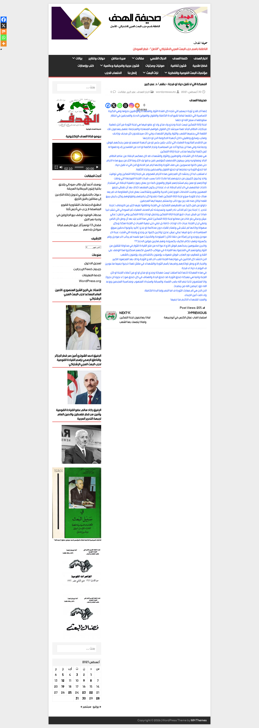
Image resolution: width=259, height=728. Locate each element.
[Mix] (4, 32)
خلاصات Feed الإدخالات (87, 269)
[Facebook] (108, 105)
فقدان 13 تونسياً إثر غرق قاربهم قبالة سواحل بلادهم (79, 227)
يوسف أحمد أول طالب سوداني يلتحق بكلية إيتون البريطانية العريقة (80, 187)
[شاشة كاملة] (56, 167)
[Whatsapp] (119, 105)
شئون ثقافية (178, 66)
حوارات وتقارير (96, 58)
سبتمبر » (85, 707)
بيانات (79, 58)
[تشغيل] (97, 167)
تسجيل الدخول (92, 263)
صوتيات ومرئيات (154, 66)
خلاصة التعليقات (91, 275)
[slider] (79, 167)
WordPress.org (90, 281)
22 (91, 693)
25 (70, 693)
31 (77, 698)
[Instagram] (131, 105)
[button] (77, 156)
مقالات (139, 58)
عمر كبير (131, 92)
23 (84, 693)
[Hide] (1, 49)
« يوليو (97, 707)
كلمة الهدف (180, 58)
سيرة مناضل (118, 58)
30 (84, 698)
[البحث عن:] (77, 87)
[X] (113, 105)
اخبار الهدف (200, 58)
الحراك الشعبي (158, 58)
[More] (137, 105)
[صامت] (61, 167)
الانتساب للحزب (113, 73)
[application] (76, 156)
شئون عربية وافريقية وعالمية (121, 66)
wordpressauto (166, 92)
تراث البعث (152, 73)
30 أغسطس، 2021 (191, 92)
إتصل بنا (132, 73)
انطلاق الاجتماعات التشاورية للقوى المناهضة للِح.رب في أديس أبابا (81, 207)
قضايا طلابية (200, 66)
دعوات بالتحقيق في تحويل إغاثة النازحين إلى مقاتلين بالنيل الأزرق (78, 197)
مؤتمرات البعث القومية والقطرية (187, 73)
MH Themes (199, 720)
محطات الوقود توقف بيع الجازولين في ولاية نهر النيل (79, 217)
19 (62, 687)
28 (98, 698)
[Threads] (125, 105)
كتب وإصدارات (86, 66)
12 (62, 681)
